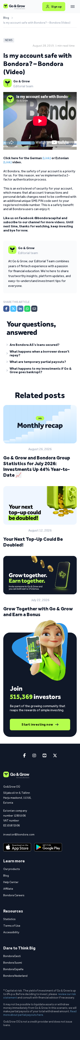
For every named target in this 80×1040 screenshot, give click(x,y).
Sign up (56, 6)
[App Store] (17, 847)
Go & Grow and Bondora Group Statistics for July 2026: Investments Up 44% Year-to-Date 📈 (36, 466)
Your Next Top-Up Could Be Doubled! (33, 542)
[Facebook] (6, 309)
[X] (13, 309)
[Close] (73, 6)
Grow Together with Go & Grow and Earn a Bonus (38, 611)
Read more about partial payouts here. (40, 1013)
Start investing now (37, 724)
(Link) (46, 158)
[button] (40, 345)
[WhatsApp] (27, 309)
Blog (6, 17)
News (9, 40)
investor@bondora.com (18, 834)
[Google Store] (48, 847)
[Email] (34, 309)
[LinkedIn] (20, 309)
